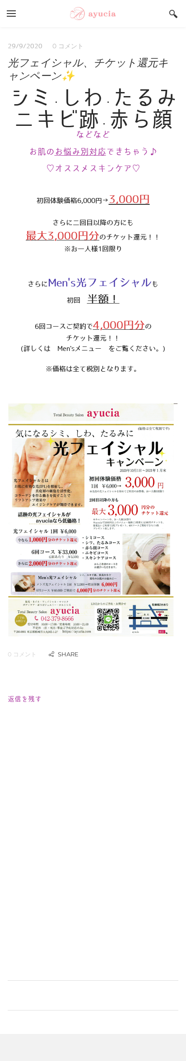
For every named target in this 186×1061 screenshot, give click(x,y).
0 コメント (68, 46)
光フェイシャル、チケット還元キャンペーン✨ (88, 69)
